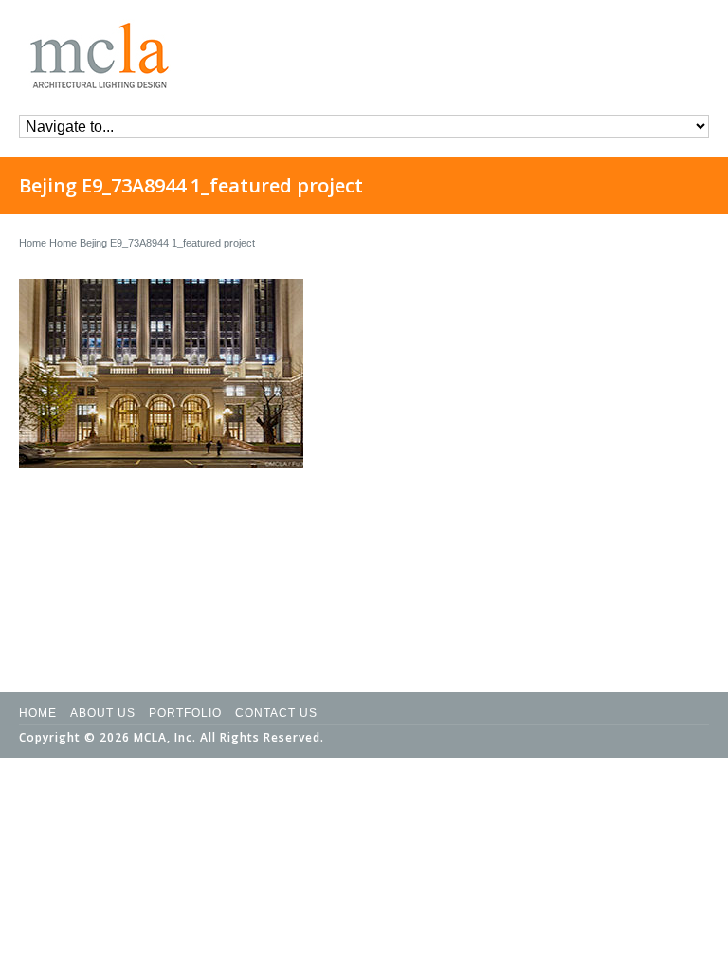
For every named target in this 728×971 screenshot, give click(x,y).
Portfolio (185, 713)
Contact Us (276, 713)
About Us (103, 713)
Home (32, 242)
